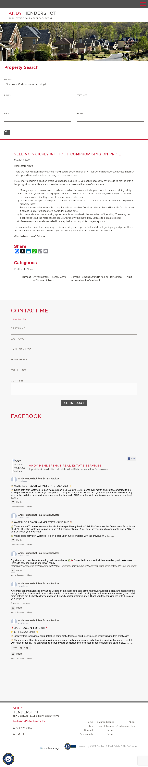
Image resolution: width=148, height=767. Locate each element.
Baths (80, 113)
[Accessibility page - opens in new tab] (70, 748)
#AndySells (80, 566)
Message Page (21, 647)
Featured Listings (105, 722)
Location (8, 79)
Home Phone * (19, 359)
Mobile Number (20, 370)
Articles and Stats (125, 726)
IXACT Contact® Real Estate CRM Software (113, 746)
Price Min (8, 95)
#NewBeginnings (62, 566)
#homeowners (28, 566)
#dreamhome (44, 566)
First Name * (18, 328)
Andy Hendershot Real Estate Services (38, 478)
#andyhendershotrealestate (103, 566)
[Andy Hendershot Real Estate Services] (19, 466)
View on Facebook (17, 507)
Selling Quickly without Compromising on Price (67, 154)
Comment (17, 380)
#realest (15, 603)
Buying (110, 730)
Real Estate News (23, 166)
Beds (6, 113)
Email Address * (21, 349)
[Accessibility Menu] (8, 759)
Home (90, 722)
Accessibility (86, 734)
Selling (110, 734)
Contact (88, 730)
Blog (90, 726)
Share (29, 507)
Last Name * (18, 338)
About (132, 722)
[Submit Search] (7, 132)
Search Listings (106, 726)
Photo (19, 502)
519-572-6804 (24, 728)
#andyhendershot (127, 566)
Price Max (82, 95)
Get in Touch (74, 402)
